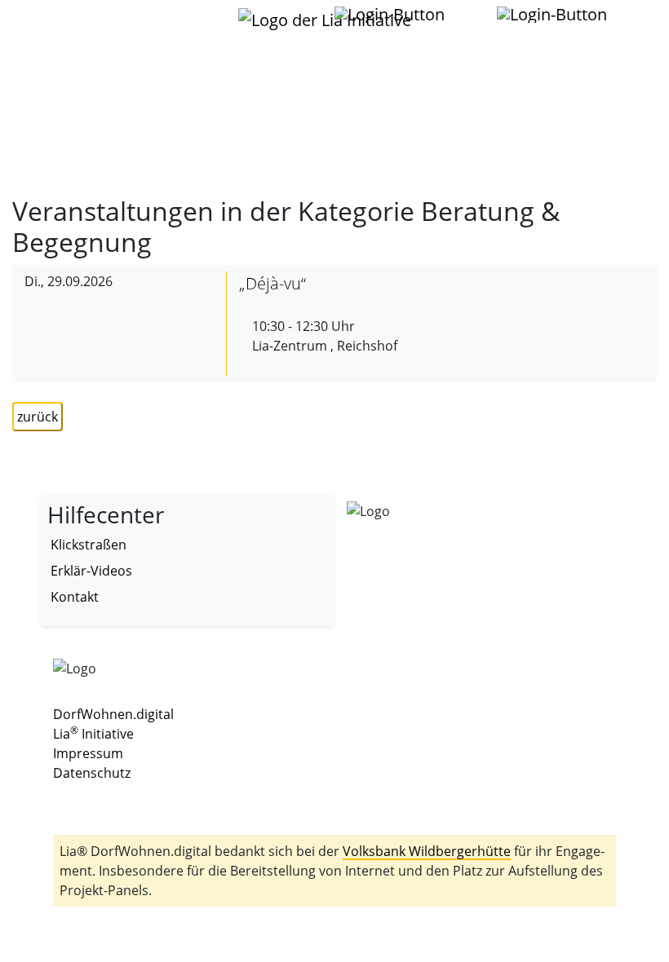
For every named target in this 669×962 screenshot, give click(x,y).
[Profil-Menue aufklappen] (391, 15)
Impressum (88, 753)
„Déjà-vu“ (272, 283)
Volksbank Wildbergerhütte (427, 851)
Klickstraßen (88, 545)
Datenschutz (92, 773)
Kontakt (75, 597)
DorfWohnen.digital (113, 714)
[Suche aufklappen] (553, 15)
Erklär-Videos (91, 571)
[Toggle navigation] (72, 23)
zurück (37, 417)
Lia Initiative (93, 734)
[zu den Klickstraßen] (465, 13)
